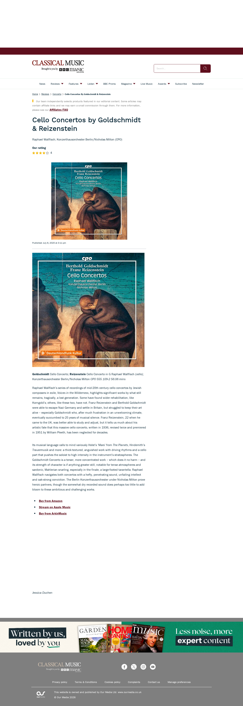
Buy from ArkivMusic (53, 513)
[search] (205, 69)
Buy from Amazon (50, 501)
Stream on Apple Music (54, 507)
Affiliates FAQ (59, 110)
